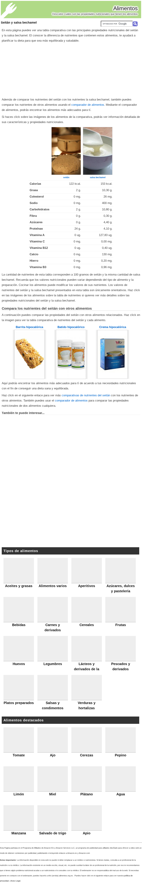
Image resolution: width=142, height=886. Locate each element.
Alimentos (125, 8)
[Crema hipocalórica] (112, 354)
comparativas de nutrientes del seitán (86, 395)
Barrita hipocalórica (29, 327)
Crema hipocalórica (112, 327)
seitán (66, 177)
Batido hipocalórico (71, 327)
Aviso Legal (15, 881)
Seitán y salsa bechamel (19, 22)
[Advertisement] (71, 69)
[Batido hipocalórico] (71, 354)
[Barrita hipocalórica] (29, 354)
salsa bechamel (97, 177)
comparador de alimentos (87, 104)
